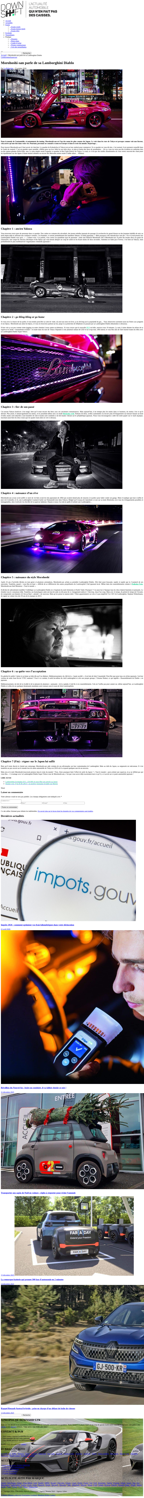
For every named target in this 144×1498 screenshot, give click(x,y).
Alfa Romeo (11, 1483)
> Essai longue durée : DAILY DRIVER (15, 1465)
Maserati (41, 1485)
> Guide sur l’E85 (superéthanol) (12, 1467)
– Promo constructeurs (18, 45)
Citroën (68, 1483)
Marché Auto (124, 1454)
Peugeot (107, 1485)
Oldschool (134, 1454)
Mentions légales (44, 1495)
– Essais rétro (14, 31)
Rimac (127, 1485)
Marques (21, 1454)
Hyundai (116, 1483)
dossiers (13, 1427)
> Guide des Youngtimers (10, 1469)
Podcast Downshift (28, 1456)
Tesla (9, 1487)
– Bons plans (14, 41)
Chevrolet (60, 1483)
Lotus (35, 1485)
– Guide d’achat (15, 43)
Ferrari (86, 1483)
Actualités (8, 23)
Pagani (100, 1485)
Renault (121, 1485)
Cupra (74, 1483)
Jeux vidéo (51, 1454)
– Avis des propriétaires (18, 47)
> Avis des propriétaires (9, 1471)
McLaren (55, 1485)
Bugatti (53, 1483)
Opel (95, 1485)
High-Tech (42, 1454)
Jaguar (129, 1483)
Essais (7, 25)
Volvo (25, 1487)
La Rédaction (8, 68)
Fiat (91, 1483)
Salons (27, 1454)
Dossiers (34, 1454)
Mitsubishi (75, 1485)
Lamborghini (5, 57)
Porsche (114, 1485)
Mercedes (62, 1485)
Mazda (47, 1485)
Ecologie (8, 33)
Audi (35, 1483)
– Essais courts (15, 27)
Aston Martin (27, 1483)
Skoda (133, 1485)
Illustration (4, 1456)
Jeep (134, 1483)
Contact (52, 1495)
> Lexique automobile (9, 1473)
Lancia (23, 1485)
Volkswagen (33, 1487)
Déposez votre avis (14, 1495)
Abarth (3, 1483)
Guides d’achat (69, 1454)
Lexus (29, 1485)
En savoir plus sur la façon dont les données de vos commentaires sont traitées (65, 811)
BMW (47, 1483)
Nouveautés (114, 1454)
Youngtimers (9, 35)
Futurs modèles (103, 1454)
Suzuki (3, 1487)
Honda (109, 1483)
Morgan (83, 1485)
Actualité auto (6, 1454)
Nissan (90, 1485)
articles (3, 1427)
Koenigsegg (5, 1485)
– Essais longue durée (17, 29)
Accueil (8, 21)
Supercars (13, 57)
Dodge (80, 1483)
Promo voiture (15, 1456)
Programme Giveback (29, 1495)
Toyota (14, 1487)
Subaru (139, 1485)
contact (23, 1444)
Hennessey (102, 1483)
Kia (138, 1483)
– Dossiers (13, 39)
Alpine (19, 1483)
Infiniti (123, 1483)
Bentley (41, 1483)
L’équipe (4, 1495)
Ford (95, 1483)
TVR (20, 1487)
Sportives (79, 1454)
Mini (69, 1485)
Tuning (94, 1454)
